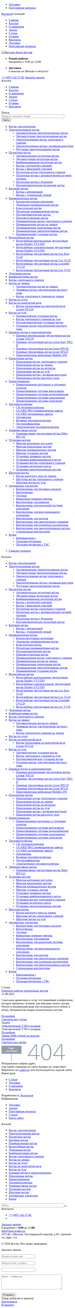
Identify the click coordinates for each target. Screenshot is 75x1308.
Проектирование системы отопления (39, 400)
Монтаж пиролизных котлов (34, 446)
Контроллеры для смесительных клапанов (42, 521)
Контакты (15, 39)
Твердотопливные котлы (24, 129)
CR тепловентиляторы (30, 407)
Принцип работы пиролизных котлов (24, 990)
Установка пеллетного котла (33, 466)
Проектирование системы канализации (40, 397)
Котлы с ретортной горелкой (34, 165)
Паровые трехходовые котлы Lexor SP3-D (42, 351)
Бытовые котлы (18, 188)
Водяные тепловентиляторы (33, 420)
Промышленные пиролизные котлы (38, 227)
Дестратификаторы (28, 423)
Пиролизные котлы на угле (33, 371)
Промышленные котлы (23, 198)
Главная (14, 20)
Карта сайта (16, 1117)
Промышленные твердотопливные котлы (42, 230)
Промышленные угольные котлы (36, 234)
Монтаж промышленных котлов (36, 449)
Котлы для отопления (22, 126)
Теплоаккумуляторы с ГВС (33, 544)
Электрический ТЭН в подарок (21, 1025)
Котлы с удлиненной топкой (33, 195)
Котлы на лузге (18, 299)
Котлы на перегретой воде (25, 302)
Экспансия (26, 1095)
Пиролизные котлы (21, 358)
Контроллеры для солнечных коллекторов (42, 525)
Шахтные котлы (19, 472)
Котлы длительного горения (26, 279)
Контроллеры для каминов (32, 502)
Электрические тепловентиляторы (37, 426)
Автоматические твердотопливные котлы (42, 132)
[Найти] (65, 1206)
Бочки (12, 534)
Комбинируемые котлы (23, 276)
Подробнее (8, 1016)
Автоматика (23, 417)
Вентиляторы (24, 492)
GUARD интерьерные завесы (34, 413)
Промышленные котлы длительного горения (44, 221)
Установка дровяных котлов (33, 456)
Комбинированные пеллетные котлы (39, 162)
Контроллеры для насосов (32, 518)
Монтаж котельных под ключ (34, 443)
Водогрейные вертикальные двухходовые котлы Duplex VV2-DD (42, 242)
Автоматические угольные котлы (37, 315)
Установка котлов (20, 440)
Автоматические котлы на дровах (37, 286)
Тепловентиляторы (20, 404)
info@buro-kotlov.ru (13, 1231)
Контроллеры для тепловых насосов (38, 489)
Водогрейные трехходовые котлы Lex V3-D (43, 270)
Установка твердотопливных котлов (38, 469)
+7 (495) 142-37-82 (12, 77)
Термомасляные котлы (23, 430)
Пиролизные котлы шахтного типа (37, 377)
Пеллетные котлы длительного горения (40, 172)
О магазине (16, 1085)
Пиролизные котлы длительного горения (41, 361)
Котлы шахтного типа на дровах (36, 476)
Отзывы (14, 36)
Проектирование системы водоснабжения (42, 394)
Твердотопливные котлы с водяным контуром (44, 146)
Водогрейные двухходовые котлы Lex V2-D (43, 260)
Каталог (14, 23)
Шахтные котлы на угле (31, 482)
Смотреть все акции (13, 1042)
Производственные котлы (32, 217)
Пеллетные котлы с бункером (34, 181)
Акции (13, 29)
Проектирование (19, 381)
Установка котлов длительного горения (40, 462)
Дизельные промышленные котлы (37, 204)
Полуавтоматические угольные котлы (39, 322)
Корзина (6, 13)
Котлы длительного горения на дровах (40, 296)
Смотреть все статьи (14, 1019)
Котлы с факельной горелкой (34, 168)
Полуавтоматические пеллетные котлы (40, 185)
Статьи (13, 33)
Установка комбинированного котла (38, 459)
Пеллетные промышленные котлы (37, 211)
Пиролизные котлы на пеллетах (36, 368)
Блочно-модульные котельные (34, 201)
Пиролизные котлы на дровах (34, 364)
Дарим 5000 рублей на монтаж (20, 1035)
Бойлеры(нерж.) (26, 538)
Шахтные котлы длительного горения (39, 479)
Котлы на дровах (19, 283)
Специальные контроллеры (33, 531)
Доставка (14, 4)
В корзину (7, 1304)
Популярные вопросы (22, 7)
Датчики (21, 495)
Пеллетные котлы (20, 152)
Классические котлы (29, 208)
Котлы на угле (17, 312)
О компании (16, 26)
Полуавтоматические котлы (33, 214)
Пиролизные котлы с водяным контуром (41, 374)
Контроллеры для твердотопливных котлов (43, 528)
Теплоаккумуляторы (28, 541)
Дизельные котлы (20, 273)
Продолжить (9, 1301)
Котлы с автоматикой (29, 191)
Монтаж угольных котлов (32, 453)
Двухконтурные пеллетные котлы (37, 159)
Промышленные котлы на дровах (37, 224)
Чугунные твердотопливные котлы (38, 149)
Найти (6, 120)
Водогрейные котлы (21, 237)
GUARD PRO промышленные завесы (39, 410)
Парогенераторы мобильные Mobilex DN (41, 355)
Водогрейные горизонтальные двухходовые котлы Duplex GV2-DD (43, 249)
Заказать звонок (35, 77)
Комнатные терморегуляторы (34, 498)
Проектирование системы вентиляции (40, 391)
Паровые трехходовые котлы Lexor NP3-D (42, 348)
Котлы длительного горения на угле (38, 319)
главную (24, 1070)
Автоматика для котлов (23, 485)
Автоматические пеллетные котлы (37, 155)
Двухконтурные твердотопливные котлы (41, 136)
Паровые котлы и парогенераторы (30, 332)
